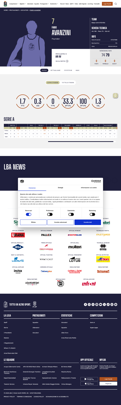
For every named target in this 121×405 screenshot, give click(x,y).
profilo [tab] (44, 70)
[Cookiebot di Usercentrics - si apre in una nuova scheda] (92, 181)
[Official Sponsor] (18, 235)
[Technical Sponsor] (103, 247)
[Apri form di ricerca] (115, 3)
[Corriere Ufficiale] (46, 271)
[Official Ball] (75, 247)
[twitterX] (104, 304)
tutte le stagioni (68, 82)
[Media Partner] (75, 271)
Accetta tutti (88, 222)
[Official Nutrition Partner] (103, 259)
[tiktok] (108, 304)
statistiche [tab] (68, 70)
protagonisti (14, 10)
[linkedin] (96, 304)
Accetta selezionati (60, 222)
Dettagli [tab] (60, 187)
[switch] (50, 214)
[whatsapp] (111, 304)
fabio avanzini (35, 10)
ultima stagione (52, 82)
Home (6, 10)
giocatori (24, 10)
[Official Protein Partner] (103, 223)
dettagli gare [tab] (55, 70)
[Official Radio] (60, 283)
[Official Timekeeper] (75, 259)
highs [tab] (77, 70)
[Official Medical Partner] (18, 247)
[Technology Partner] (103, 235)
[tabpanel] (60, 111)
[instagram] (89, 304)
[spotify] (115, 304)
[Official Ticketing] (46, 259)
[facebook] (85, 304)
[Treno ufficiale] (46, 247)
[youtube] (100, 304)
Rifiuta (33, 222)
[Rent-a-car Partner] (18, 259)
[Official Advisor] (89, 283)
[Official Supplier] (18, 271)
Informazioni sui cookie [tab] (89, 187)
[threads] (93, 304)
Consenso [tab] (32, 188)
